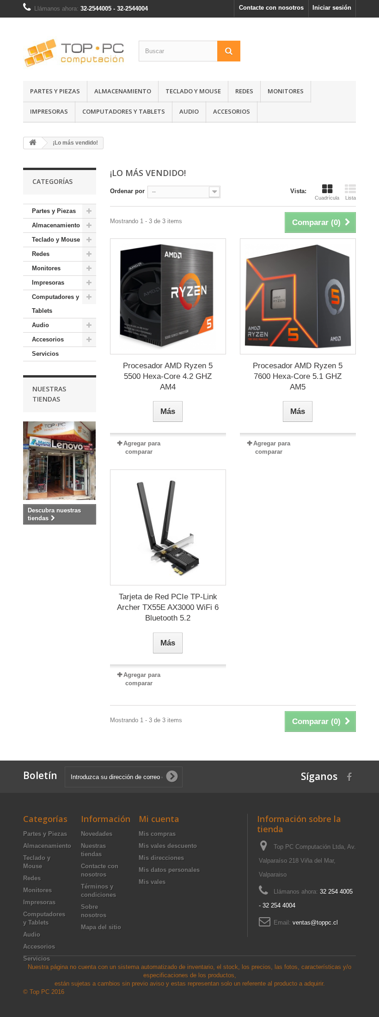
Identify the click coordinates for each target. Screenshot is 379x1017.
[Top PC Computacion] (74, 52)
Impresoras (49, 111)
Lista (350, 198)
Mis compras (157, 833)
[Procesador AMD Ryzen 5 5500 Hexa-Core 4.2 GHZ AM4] (168, 296)
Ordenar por (127, 191)
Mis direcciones (161, 857)
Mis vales (152, 881)
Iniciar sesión (331, 7)
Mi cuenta (159, 818)
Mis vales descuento (168, 845)
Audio (189, 111)
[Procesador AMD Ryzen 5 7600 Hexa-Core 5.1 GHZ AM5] (298, 296)
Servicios (45, 353)
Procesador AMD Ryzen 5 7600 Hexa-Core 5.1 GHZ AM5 (297, 376)
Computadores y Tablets (123, 111)
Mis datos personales (169, 869)
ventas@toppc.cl (315, 922)
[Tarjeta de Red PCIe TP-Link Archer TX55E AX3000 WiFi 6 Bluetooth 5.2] (168, 527)
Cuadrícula (327, 198)
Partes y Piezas (55, 91)
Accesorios (231, 111)
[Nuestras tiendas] (59, 460)
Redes (244, 91)
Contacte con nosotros (271, 7)
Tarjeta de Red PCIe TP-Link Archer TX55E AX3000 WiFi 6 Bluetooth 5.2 (168, 607)
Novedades (96, 833)
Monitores (286, 91)
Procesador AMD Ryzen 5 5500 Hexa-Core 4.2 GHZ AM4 (168, 376)
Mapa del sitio (101, 927)
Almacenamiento (122, 91)
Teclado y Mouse (193, 91)
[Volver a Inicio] (33, 143)
